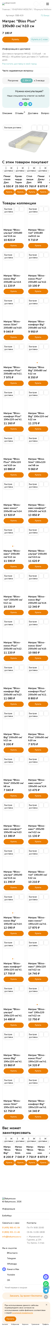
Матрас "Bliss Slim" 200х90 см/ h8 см (14, 783)
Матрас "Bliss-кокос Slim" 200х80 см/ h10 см (13, 326)
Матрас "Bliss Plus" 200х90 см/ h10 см (38, 737)
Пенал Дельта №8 (42, 179)
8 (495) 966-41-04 (11, 1227)
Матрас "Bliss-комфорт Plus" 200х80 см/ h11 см (13, 372)
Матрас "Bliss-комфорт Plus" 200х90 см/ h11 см (37, 693)
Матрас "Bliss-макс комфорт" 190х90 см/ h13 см (13, 830)
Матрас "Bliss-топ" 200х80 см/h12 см (36, 233)
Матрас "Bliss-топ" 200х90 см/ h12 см (13, 600)
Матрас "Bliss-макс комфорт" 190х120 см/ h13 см (13, 968)
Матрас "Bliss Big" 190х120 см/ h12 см (38, 416)
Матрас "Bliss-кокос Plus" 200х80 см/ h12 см (37, 280)
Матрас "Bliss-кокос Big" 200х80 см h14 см (12, 280)
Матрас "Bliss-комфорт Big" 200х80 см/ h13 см (37, 326)
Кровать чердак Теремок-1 (21, 179)
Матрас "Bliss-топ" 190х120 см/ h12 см (36, 1012)
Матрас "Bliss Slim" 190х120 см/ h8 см (36, 462)
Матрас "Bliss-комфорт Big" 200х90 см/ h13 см (13, 693)
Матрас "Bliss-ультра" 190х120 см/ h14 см (13, 1014)
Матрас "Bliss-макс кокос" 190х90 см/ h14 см (37, 784)
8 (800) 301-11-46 (11, 1232)
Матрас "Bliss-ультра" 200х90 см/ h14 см (37, 554)
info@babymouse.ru (11, 1236)
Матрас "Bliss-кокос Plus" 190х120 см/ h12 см (38, 1060)
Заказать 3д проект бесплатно (26, 1295)
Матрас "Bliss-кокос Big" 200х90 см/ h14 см (37, 601)
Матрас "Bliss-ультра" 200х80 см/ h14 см (13, 233)
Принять (10, 1319)
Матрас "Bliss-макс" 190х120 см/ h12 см (37, 967)
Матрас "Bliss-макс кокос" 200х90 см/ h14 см (13, 509)
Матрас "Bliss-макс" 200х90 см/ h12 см (12, 554)
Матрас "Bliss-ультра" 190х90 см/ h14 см (13, 875)
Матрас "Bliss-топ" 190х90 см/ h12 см (37, 875)
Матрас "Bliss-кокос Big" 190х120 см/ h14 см (13, 1060)
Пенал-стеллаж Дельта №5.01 (9, 181)
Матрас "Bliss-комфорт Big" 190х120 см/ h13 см (38, 1105)
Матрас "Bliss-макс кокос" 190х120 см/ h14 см (38, 922)
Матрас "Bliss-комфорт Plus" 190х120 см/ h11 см (13, 418)
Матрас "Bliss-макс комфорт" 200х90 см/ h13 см (37, 509)
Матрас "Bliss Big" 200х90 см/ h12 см (13, 737)
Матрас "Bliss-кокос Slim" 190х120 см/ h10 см (13, 1105)
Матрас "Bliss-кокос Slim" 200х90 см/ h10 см (37, 647)
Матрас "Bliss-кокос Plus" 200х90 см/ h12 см (13, 647)
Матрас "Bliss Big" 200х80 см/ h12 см (37, 370)
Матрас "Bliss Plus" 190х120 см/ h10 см (12, 462)
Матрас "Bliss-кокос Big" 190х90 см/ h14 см (13, 922)
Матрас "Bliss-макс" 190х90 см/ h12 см (36, 829)
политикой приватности (22, 1313)
